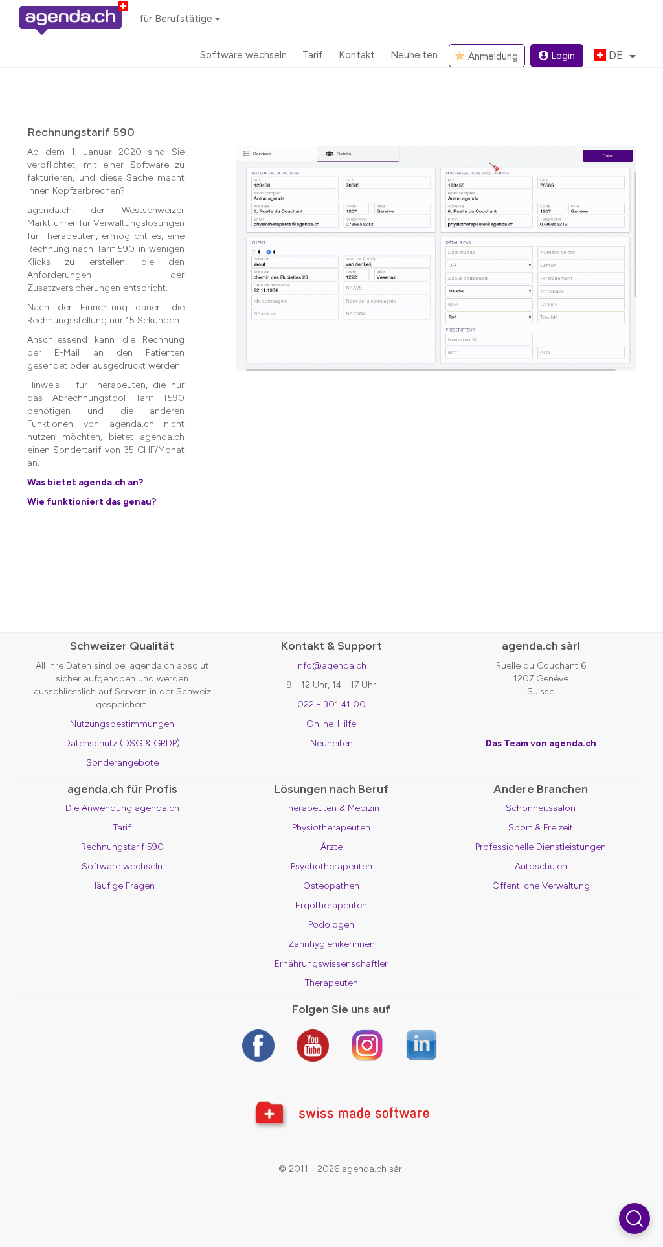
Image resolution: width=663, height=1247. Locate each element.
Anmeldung (492, 56)
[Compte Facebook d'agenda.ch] (258, 1045)
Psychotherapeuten (331, 866)
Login (563, 56)
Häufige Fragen (122, 885)
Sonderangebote (122, 762)
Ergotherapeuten (331, 905)
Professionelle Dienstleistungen (540, 846)
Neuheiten (414, 55)
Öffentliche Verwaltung (541, 885)
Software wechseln (243, 55)
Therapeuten (331, 983)
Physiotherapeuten (331, 827)
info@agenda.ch (331, 665)
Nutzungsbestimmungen (122, 723)
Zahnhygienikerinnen (331, 944)
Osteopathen (331, 885)
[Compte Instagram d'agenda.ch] (367, 1045)
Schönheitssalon (541, 808)
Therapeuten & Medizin (331, 808)
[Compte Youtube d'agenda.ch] (312, 1045)
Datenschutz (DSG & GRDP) (122, 743)
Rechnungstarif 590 (122, 846)
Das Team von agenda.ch (541, 743)
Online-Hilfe (331, 723)
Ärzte (331, 846)
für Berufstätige (175, 19)
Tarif (312, 55)
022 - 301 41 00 (331, 704)
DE (616, 55)
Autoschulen (541, 866)
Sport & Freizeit (540, 827)
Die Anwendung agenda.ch (122, 808)
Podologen (331, 924)
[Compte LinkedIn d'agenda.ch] (421, 1045)
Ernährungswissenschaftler (331, 963)
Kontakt (357, 55)
